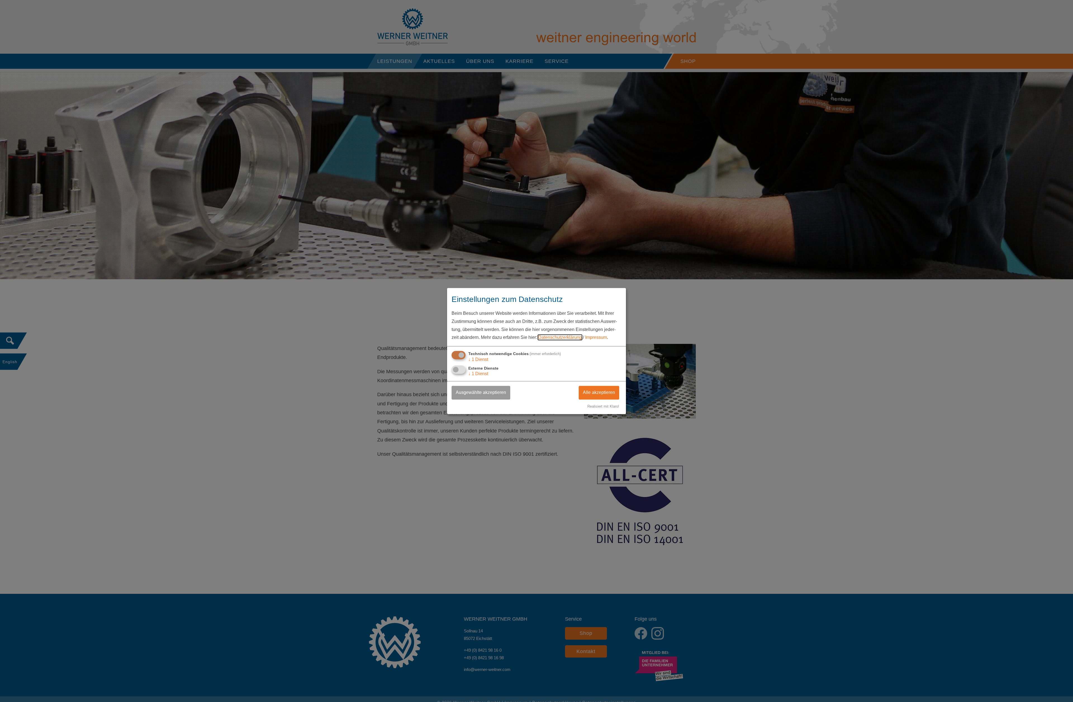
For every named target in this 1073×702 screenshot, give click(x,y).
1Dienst (478, 359)
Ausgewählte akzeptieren (481, 392)
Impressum (596, 337)
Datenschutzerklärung (560, 337)
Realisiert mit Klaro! (603, 406)
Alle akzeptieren (599, 392)
